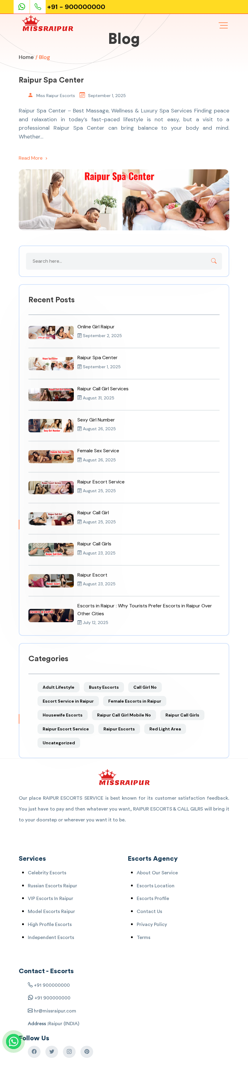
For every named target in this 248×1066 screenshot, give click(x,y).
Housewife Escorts (63, 715)
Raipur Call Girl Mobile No (124, 715)
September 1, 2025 (107, 95)
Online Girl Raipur (96, 326)
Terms (143, 937)
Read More (31, 158)
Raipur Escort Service (101, 482)
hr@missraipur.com (54, 1011)
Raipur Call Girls (94, 544)
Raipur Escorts (119, 729)
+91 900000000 (52, 985)
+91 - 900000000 (76, 6)
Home (26, 57)
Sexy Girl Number (96, 420)
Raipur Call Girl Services (103, 388)
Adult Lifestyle (58, 687)
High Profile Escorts (50, 924)
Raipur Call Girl (93, 512)
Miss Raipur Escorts (55, 95)
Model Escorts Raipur (51, 911)
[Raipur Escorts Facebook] (34, 1052)
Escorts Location (156, 885)
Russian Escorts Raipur (52, 885)
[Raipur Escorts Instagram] (69, 1052)
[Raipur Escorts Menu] (223, 25)
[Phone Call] (38, 6)
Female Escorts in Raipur (134, 701)
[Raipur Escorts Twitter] (51, 1052)
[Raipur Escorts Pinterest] (86, 1052)
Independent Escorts (51, 937)
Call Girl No (145, 687)
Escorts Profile (153, 898)
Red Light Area (165, 729)
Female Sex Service (98, 450)
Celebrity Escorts (47, 872)
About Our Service (157, 872)
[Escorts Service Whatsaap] (24, 6)
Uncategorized (59, 743)
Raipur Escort (92, 575)
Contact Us (149, 911)
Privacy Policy (152, 924)
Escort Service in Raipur (68, 701)
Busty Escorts (104, 687)
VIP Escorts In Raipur (50, 898)
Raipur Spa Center (51, 80)
